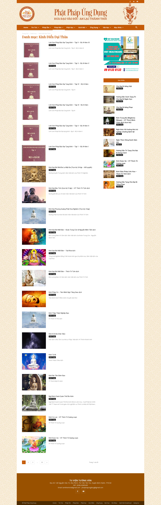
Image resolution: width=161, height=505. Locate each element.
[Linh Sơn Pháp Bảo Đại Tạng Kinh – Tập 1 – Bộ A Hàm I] (34, 153)
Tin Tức (34, 27)
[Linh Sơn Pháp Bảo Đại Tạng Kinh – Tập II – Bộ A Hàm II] (31, 132)
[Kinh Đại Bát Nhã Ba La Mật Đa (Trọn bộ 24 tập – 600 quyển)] (34, 174)
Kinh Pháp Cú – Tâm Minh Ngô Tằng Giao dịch (65, 292)
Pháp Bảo (57, 27)
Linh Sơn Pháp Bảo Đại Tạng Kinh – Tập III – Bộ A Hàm (68, 105)
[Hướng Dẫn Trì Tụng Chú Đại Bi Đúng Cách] (109, 153)
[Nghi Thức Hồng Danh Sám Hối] (109, 143)
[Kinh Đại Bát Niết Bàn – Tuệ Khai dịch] (34, 257)
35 (42, 462)
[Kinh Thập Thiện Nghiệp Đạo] (34, 320)
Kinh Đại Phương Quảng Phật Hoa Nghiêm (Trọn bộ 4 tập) (69, 209)
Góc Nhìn (91, 503)
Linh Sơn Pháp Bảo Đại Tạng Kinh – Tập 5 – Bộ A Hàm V (69, 63)
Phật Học (69, 27)
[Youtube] (137, 1)
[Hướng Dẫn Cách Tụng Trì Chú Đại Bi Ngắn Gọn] (109, 99)
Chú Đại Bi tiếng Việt (124, 86)
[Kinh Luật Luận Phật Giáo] (80, 14)
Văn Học (106, 27)
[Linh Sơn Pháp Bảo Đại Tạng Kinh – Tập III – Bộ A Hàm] (30, 111)
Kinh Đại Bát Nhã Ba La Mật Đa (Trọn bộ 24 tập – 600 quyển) (70, 167)
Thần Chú (119, 88)
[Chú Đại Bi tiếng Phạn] (109, 110)
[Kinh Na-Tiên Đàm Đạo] (34, 382)
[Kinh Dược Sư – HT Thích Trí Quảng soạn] (34, 444)
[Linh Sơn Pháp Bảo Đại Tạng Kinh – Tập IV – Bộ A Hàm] (31, 91)
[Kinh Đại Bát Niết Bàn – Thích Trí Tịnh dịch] (34, 278)
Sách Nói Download (125, 503)
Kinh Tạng (52, 45)
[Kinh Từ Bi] (34, 361)
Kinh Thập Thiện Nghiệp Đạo (59, 313)
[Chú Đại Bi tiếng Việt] (109, 89)
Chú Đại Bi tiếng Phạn (124, 107)
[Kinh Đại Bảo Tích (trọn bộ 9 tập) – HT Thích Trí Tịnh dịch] (34, 195)
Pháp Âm (45, 27)
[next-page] (47, 462)
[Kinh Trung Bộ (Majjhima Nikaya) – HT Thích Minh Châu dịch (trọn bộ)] (109, 120)
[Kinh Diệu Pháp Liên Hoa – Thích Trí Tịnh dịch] (109, 174)
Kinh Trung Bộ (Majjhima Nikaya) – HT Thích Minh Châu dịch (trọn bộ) (125, 120)
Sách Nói (81, 27)
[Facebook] (130, 1)
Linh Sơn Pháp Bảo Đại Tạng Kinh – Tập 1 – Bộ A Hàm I (69, 147)
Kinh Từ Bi (52, 355)
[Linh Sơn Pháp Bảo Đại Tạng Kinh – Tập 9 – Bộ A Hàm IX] (31, 49)
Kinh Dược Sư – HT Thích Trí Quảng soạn (63, 438)
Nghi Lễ (119, 134)
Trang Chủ (25, 33)
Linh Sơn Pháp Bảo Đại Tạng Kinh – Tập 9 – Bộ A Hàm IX (69, 42)
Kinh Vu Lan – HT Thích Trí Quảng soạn (63, 417)
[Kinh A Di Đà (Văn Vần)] (34, 340)
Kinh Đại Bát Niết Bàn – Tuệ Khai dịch (62, 251)
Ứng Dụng (94, 27)
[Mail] (133, 1)
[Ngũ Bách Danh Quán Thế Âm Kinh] (34, 403)
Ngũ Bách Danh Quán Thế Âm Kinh (61, 396)
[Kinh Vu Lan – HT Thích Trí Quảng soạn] (34, 424)
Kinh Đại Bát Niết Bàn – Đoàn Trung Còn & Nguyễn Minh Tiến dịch (72, 230)
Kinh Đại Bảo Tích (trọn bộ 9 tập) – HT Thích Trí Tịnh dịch (69, 188)
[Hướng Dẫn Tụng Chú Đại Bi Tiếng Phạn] (109, 185)
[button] (136, 28)
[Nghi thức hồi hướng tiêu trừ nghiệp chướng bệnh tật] (109, 132)
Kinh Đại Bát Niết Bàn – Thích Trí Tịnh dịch (64, 271)
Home (26, 27)
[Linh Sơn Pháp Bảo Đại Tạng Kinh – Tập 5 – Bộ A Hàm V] (31, 70)
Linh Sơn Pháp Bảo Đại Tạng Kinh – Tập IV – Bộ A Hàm (68, 84)
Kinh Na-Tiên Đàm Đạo (57, 376)
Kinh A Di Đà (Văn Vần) (57, 334)
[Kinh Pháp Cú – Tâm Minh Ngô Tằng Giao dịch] (34, 299)
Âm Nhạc (114, 503)
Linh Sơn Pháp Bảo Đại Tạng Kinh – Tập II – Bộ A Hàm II (69, 126)
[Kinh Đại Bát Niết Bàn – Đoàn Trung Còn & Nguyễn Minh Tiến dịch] (34, 236)
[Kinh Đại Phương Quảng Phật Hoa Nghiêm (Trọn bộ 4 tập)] (34, 215)
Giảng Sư (136, 503)
